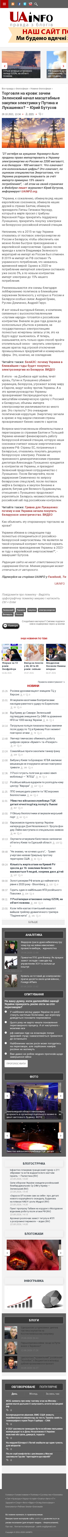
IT (53, 1499)
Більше (33, 922)
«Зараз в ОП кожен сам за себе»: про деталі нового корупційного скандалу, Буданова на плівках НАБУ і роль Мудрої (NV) (34, 1198)
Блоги (34, 1320)
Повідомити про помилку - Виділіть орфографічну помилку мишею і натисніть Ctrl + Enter (31, 598)
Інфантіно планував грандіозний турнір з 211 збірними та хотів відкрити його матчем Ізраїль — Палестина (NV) (34, 1173)
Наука (25, 1499)
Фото (34, 1076)
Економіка (58, 1495)
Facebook (54, 577)
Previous (3, 66)
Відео (31, 1503)
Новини (33, 686)
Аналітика (34, 935)
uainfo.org (39, 1518)
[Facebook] (18, 5)
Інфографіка (34, 1281)
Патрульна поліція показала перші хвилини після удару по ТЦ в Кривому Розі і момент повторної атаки (36, 729)
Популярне (48, 1387)
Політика (34, 1495)
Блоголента (10, 1507)
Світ (9, 1499)
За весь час (52, 1393)
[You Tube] (30, 5)
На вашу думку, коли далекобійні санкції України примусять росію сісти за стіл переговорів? (32, 1004)
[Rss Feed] (13, 5)
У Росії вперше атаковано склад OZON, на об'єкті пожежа (17, 73)
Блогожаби (34, 1234)
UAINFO (60, 583)
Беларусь (8, 614)
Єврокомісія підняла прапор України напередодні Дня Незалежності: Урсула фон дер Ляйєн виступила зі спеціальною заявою (37, 826)
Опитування (34, 994)
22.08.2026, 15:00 (19, 1179)
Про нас (9, 1526)
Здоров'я (9, 1503)
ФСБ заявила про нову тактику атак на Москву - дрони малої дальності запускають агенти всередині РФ (34, 1404)
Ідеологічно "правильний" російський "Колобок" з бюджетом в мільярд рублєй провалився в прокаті (41, 1360)
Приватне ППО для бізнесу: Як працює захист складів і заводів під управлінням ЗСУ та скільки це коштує (42, 962)
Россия (19, 614)
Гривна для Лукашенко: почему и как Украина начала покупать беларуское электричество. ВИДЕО (30, 511)
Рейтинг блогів (24, 1507)
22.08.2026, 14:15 (19, 1214)
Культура (16, 1499)
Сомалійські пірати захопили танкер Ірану (35, 751)
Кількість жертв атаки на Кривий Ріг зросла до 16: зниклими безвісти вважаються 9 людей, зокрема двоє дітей (36, 868)
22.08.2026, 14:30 (19, 1204)
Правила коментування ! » (51, 682)
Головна (9, 1495)
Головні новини (21, 1495)
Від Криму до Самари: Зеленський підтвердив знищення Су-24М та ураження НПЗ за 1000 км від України (36, 716)
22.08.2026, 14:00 (19, 1224)
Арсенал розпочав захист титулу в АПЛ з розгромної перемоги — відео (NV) (32, 1220)
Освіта (41, 1499)
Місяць (33, 1393)
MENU (4, 4)
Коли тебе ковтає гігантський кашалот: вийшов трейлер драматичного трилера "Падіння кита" (34, 912)
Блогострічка (34, 1163)
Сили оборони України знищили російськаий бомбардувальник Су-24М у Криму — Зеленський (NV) (34, 1185)
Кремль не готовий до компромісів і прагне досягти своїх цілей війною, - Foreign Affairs (41, 979)
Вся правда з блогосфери (15, 88)
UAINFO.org (29, 191)
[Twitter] (24, 5)
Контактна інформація (25, 1526)
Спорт (18, 1503)
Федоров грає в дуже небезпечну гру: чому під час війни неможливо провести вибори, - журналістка (41, 945)
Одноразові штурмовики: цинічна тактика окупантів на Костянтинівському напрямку (39, 1330)
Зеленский (8, 610)
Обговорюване (23, 1387)
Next (64, 66)
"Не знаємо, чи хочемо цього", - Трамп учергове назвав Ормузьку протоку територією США (32, 855)
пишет (22, 187)
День (14, 1393)
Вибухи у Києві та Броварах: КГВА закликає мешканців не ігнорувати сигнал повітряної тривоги (36, 764)
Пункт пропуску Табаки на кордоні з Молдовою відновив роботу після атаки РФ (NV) (36, 1210)
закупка (32, 610)
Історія (33, 1499)
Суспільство (45, 1495)
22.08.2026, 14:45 (19, 1191)
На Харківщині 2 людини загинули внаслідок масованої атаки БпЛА (32, 1113)
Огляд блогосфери (44, 1503)
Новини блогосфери (40, 88)
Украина (21, 610)
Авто (48, 1499)
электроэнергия (47, 610)
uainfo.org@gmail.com (46, 1526)
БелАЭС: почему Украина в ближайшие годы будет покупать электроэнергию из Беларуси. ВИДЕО (32, 365)
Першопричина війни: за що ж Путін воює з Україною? (40, 1344)
